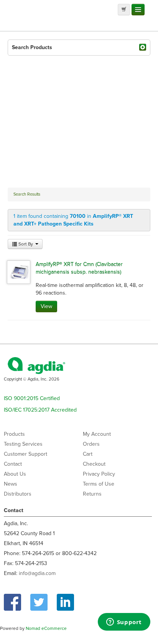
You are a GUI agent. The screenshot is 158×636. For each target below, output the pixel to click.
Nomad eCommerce (46, 628)
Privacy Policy (99, 474)
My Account (97, 434)
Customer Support (25, 454)
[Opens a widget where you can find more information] (123, 622)
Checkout (94, 464)
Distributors (17, 494)
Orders (91, 444)
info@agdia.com (37, 573)
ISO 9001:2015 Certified (32, 398)
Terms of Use (98, 484)
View (46, 306)
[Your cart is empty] (124, 9)
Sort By (25, 244)
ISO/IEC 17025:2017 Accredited (40, 410)
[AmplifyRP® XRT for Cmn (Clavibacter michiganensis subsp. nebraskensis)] (18, 272)
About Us (15, 474)
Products (14, 434)
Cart (87, 454)
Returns (92, 494)
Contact (13, 464)
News (10, 484)
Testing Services (23, 444)
